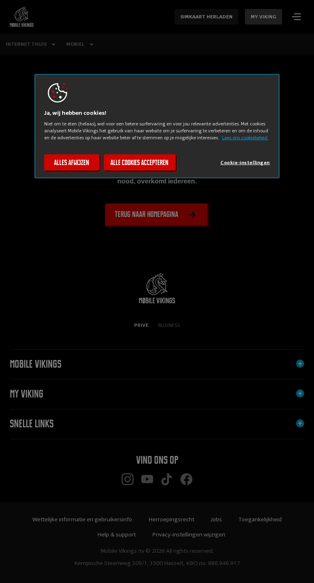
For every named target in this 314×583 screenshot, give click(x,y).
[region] (157, 126)
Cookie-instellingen (245, 162)
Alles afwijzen (71, 163)
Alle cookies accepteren (139, 163)
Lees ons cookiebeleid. (245, 138)
